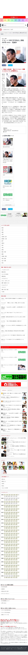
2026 (2, 494)
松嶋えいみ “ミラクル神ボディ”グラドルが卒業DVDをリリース (12, 339)
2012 (2, 544)
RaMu (3, 485)
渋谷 (2, 230)
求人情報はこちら (14, 17)
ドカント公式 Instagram (5, 612)
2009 (2, 554)
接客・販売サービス (5, 282)
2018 (2, 523)
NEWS (7, 44)
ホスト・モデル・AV (5, 280)
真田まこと (4, 481)
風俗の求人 (4, 272)
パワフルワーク (5, 278)
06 (16, 494)
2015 (2, 533)
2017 (2, 526)
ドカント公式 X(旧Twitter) (6, 610)
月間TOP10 (4, 390)
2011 (2, 547)
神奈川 (3, 243)
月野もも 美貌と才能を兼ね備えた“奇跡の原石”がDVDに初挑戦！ (13, 330)
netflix (3, 483)
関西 (12, 20)
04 (11, 494)
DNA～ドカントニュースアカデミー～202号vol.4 (7, 199)
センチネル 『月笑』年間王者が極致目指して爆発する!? (11, 321)
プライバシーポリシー (5, 593)
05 (13, 494)
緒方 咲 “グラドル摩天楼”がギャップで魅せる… (12, 425)
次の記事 (18, 213)
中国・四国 (4, 258)
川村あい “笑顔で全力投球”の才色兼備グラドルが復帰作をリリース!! (13, 298)
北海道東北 (16, 20)
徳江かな (3, 479)
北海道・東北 (4, 256)
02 (6, 494)
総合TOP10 (10, 390)
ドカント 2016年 (5, 488)
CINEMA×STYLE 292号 (8, 29)
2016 (2, 530)
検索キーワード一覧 (5, 614)
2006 (2, 565)
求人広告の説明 (4, 586)
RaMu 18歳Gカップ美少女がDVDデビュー (11, 397)
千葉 (2, 247)
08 (6, 506)
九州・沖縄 (4, 260)
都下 (2, 241)
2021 (2, 512)
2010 (2, 551)
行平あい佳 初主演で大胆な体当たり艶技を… (12, 409)
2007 (2, 561)
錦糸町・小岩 (4, 238)
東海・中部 (4, 251)
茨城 (2, 249)
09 (8, 506)
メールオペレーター (5, 269)
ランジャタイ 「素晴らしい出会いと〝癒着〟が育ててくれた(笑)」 (13, 302)
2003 (2, 576)
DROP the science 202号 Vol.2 (7, 187)
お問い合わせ (3, 602)
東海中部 (8, 20)
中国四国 (19, 20)
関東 (5, 20)
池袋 (2, 232)
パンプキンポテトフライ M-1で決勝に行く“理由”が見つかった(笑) (13, 335)
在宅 (2, 262)
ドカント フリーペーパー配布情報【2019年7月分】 (8, 146)
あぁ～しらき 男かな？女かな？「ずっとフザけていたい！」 (12, 312)
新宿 (2, 227)
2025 (2, 498)
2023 (2, 505)
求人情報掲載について (5, 600)
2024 (2, 501)
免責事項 (3, 589)
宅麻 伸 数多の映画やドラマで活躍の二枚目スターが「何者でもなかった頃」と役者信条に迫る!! (8, 160)
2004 (2, 572)
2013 (2, 540)
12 (15, 499)
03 (9, 494)
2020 (2, 516)
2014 (2, 537)
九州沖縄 (23, 20)
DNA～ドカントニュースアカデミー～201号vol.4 (10, 216)
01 (4, 494)
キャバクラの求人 (5, 274)
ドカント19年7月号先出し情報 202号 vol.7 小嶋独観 (18, 215)
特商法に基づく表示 (5, 591)
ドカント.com (19, 647)
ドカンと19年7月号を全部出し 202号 (8, 174)
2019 (2, 519)
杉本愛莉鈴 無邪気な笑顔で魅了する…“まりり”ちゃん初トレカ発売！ (13, 316)
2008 (2, 558)
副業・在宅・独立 (5, 289)
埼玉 (2, 245)
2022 (2, 509)
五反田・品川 (4, 236)
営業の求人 (4, 276)
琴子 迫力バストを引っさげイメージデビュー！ (12, 401)
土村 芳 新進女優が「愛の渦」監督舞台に (11, 417)
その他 (3, 291)
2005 (2, 569)
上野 (2, 234)
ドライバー (4, 287)
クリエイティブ (5, 285)
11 (13, 506)
